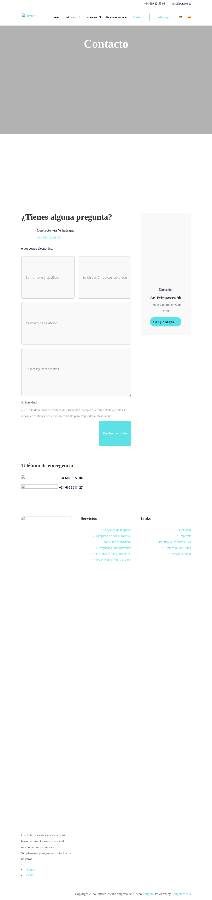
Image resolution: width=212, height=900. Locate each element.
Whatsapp (163, 17)
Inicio (55, 17)
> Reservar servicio (178, 553)
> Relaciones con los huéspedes (110, 553)
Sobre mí (70, 17)
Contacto (138, 17)
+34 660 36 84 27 (71, 487)
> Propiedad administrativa (113, 548)
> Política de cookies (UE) (173, 542)
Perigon (148, 894)
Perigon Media (181, 894)
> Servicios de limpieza (116, 530)
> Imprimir (184, 536)
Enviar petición (115, 433)
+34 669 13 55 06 (71, 478)
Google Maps (163, 322)
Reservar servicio (116, 17)
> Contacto (183, 530)
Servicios (91, 17)
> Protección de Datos (176, 548)
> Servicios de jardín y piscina (111, 560)
